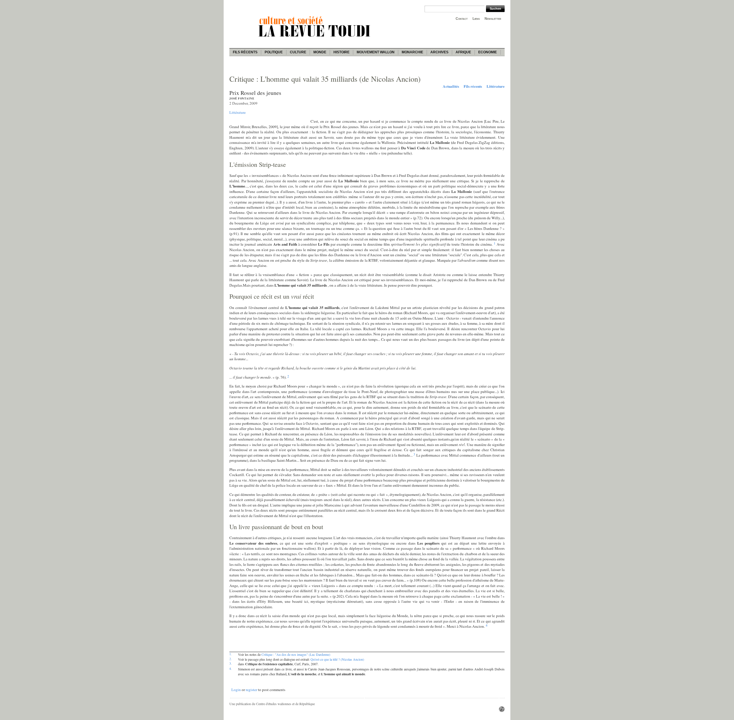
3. (230, 664)
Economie (487, 52)
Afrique (463, 52)
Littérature (496, 86)
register (251, 689)
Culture (298, 52)
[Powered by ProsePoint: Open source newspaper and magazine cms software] (502, 710)
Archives (439, 52)
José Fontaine (241, 98)
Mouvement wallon (376, 52)
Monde (319, 52)
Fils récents (245, 52)
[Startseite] (315, 37)
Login (236, 689)
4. (230, 669)
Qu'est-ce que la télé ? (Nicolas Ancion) (337, 659)
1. (230, 654)
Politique (274, 52)
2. (230, 659)
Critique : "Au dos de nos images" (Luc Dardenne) (295, 654)
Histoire (341, 52)
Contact (462, 19)
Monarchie (412, 52)
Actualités (451, 86)
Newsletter (493, 19)
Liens (476, 19)
